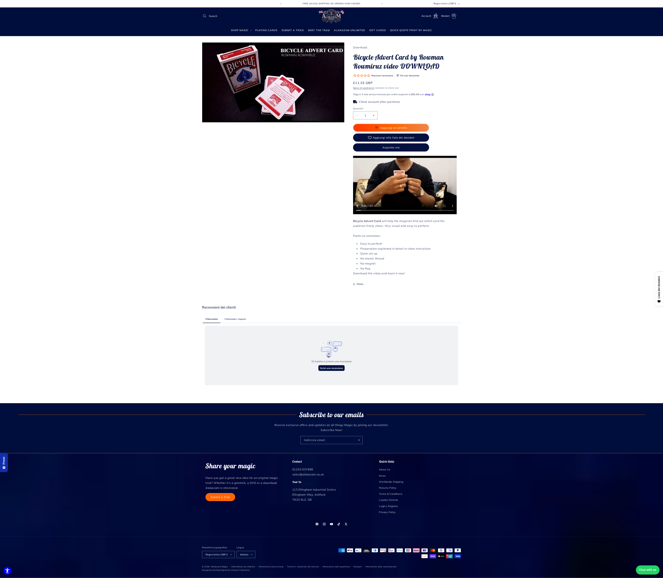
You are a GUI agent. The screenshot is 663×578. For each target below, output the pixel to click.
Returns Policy (387, 487)
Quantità (358, 108)
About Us (384, 469)
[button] (206, 16)
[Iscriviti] (358, 440)
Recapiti (358, 566)
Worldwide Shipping (391, 481)
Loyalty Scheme (388, 499)
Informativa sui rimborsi (243, 566)
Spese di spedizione (363, 88)
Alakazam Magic (219, 566)
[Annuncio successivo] (382, 3)
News (382, 475)
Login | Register (388, 506)
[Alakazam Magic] (331, 16)
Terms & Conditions (390, 493)
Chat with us (647, 569)
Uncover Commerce (240, 570)
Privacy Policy (387, 512)
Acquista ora (391, 147)
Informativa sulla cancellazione (381, 566)
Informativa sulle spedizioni (336, 566)
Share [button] (360, 284)
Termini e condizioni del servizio (303, 566)
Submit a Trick (220, 497)
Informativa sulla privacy (271, 566)
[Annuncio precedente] (281, 3)
